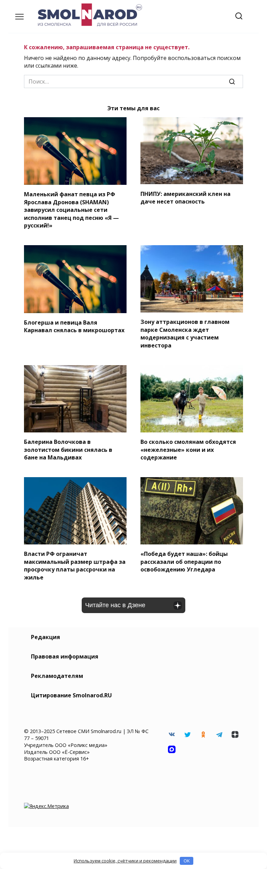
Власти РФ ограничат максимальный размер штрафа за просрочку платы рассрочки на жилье (75, 565)
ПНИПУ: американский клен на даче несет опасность (185, 197)
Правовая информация (64, 656)
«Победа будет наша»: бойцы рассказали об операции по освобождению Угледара (184, 561)
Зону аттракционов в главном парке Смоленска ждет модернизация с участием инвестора (184, 333)
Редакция (45, 637)
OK (187, 861)
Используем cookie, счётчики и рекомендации (125, 861)
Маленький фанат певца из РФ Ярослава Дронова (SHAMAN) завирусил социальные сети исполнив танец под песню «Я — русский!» (71, 209)
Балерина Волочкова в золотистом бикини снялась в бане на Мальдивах (68, 449)
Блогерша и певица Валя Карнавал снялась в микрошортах (74, 326)
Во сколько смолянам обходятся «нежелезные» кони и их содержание (188, 449)
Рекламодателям (57, 676)
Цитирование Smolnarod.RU (71, 695)
